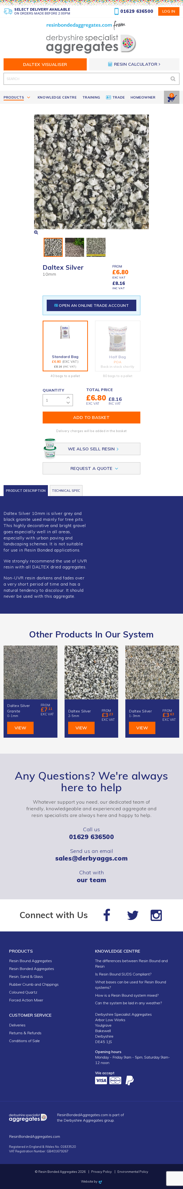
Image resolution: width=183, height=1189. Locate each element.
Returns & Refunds (25, 1032)
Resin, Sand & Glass (26, 976)
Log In (168, 11)
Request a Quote (91, 468)
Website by (91, 1181)
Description (26, 491)
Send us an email (91, 855)
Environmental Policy (132, 1171)
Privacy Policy (101, 1171)
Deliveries (17, 1025)
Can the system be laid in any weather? (128, 1002)
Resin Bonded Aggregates (31, 968)
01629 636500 (136, 11)
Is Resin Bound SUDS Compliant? (123, 974)
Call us (91, 833)
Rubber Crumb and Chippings (34, 984)
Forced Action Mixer (26, 1000)
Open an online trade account (94, 305)
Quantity (53, 390)
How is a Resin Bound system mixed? (126, 995)
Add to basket (91, 417)
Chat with (91, 876)
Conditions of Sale (24, 1040)
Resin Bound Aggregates (30, 960)
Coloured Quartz (23, 992)
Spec (66, 491)
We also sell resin (91, 449)
